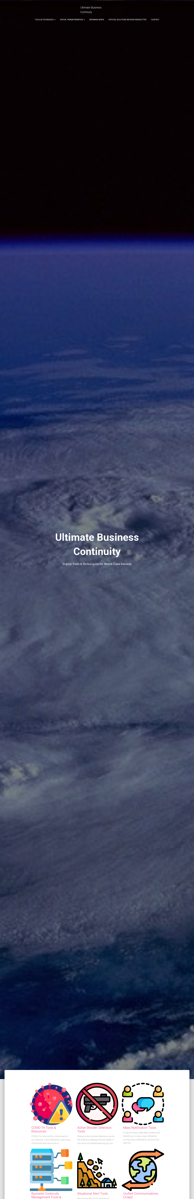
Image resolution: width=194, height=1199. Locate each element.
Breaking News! (96, 20)
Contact (155, 20)
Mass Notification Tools (139, 1128)
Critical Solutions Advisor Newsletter (127, 20)
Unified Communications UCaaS (140, 1195)
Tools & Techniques (44, 20)
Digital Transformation (71, 20)
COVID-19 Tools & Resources (43, 1129)
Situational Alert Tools (92, 1193)
